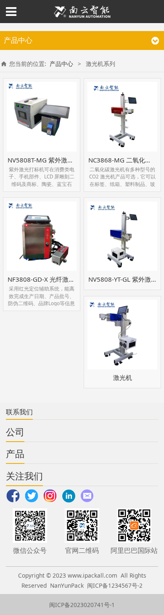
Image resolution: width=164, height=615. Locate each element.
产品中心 (61, 64)
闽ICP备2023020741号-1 (82, 605)
